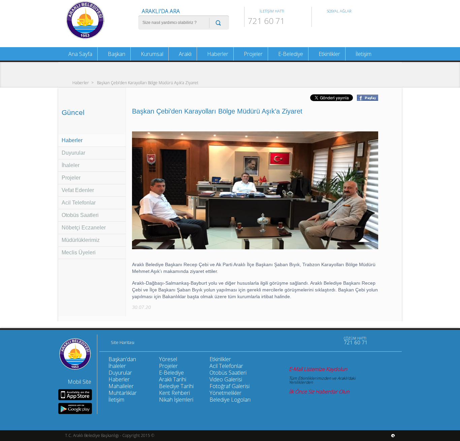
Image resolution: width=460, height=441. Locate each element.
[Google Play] (75, 408)
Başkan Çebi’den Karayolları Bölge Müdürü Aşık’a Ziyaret (147, 82)
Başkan (115, 54)
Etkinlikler (328, 54)
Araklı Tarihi (172, 379)
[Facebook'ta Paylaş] (367, 98)
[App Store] (75, 394)
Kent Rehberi (174, 393)
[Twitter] (318, 341)
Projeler (71, 178)
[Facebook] (304, 341)
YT (342, 22)
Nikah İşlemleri (176, 399)
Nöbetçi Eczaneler (84, 227)
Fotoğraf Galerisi (229, 386)
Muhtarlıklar (122, 393)
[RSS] (332, 341)
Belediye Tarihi (176, 386)
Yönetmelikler (225, 393)
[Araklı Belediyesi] (85, 38)
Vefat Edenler (78, 190)
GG (354, 22)
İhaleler (70, 165)
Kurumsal (151, 54)
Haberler (80, 82)
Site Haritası (122, 342)
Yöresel (168, 359)
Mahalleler (121, 386)
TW (331, 22)
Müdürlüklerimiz (81, 240)
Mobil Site (79, 381)
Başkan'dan (122, 359)
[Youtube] (290, 341)
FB (320, 22)
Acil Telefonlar (79, 203)
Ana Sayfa (79, 54)
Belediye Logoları (230, 399)
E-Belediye (290, 54)
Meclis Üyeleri (79, 252)
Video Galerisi (225, 379)
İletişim (362, 54)
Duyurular (73, 153)
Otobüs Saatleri (80, 215)
